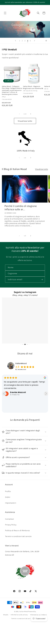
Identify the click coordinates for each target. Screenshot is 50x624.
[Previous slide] (4, 394)
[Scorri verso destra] (30, 114)
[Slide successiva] (34, 40)
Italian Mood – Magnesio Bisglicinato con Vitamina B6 (33, 87)
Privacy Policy (10, 525)
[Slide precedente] (15, 40)
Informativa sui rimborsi (38, 615)
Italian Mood (23, 611)
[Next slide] (46, 394)
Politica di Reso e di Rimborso (17, 530)
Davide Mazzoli (18, 392)
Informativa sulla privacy (19, 615)
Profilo (8, 491)
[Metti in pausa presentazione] (47, 40)
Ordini (7, 497)
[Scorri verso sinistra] (19, 114)
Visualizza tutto (25, 121)
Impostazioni (10, 503)
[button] (5, 13)
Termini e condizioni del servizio (18, 536)
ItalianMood (21, 363)
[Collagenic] (25, 29)
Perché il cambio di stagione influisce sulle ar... (20, 207)
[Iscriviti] (42, 280)
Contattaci (9, 519)
